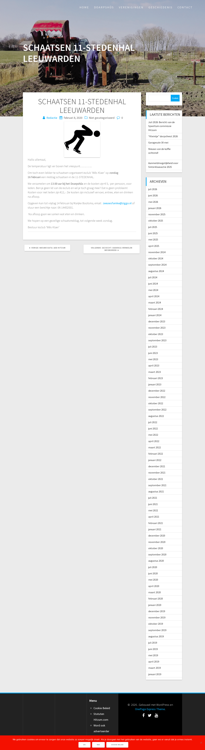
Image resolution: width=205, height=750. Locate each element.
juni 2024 (153, 283)
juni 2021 (153, 504)
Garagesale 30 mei (158, 142)
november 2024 (156, 252)
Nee (98, 745)
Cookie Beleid (102, 708)
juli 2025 (152, 227)
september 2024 (157, 264)
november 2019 (156, 617)
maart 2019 (154, 667)
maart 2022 (154, 447)
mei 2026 (153, 201)
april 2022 (153, 441)
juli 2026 (152, 189)
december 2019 (156, 611)
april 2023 (153, 365)
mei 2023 (153, 359)
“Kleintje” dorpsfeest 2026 (163, 136)
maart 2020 (154, 592)
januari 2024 (154, 315)
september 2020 (157, 554)
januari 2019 (154, 674)
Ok (84, 745)
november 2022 (156, 397)
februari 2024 (155, 308)
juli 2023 (152, 346)
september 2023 (157, 340)
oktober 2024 (155, 258)
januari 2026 (154, 208)
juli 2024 (152, 277)
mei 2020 (153, 579)
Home (84, 7)
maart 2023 (154, 371)
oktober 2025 (155, 220)
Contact (185, 7)
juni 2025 (153, 233)
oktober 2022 (155, 403)
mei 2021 (153, 510)
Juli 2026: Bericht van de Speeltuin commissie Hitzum (161, 126)
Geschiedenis (160, 7)
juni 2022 (153, 428)
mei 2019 (153, 655)
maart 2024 (154, 302)
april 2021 (153, 516)
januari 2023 (154, 384)
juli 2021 (152, 497)
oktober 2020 (155, 548)
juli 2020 (152, 567)
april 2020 (153, 586)
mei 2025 (153, 239)
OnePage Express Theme (150, 709)
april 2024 (153, 296)
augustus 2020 (156, 560)
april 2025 (153, 245)
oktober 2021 (155, 479)
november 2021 (156, 472)
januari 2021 (154, 529)
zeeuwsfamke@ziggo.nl (117, 203)
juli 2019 (152, 642)
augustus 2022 (156, 416)
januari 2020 (154, 605)
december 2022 (156, 390)
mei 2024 (153, 290)
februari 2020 (155, 598)
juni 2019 (153, 649)
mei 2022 (153, 434)
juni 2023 (153, 353)
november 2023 (156, 327)
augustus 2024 (156, 271)
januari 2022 (154, 460)
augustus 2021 (156, 491)
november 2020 (156, 542)
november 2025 (156, 214)
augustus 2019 (156, 636)
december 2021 (156, 466)
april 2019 (153, 661)
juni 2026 (153, 195)
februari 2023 (155, 378)
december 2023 (156, 321)
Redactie (51, 118)
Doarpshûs (104, 7)
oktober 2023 (155, 334)
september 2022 (157, 409)
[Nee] (201, 742)
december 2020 (156, 535)
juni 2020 (153, 573)
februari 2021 (155, 523)
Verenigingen (131, 7)
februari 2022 (155, 453)
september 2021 (157, 485)
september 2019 (157, 630)
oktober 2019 (155, 623)
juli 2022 (152, 422)
